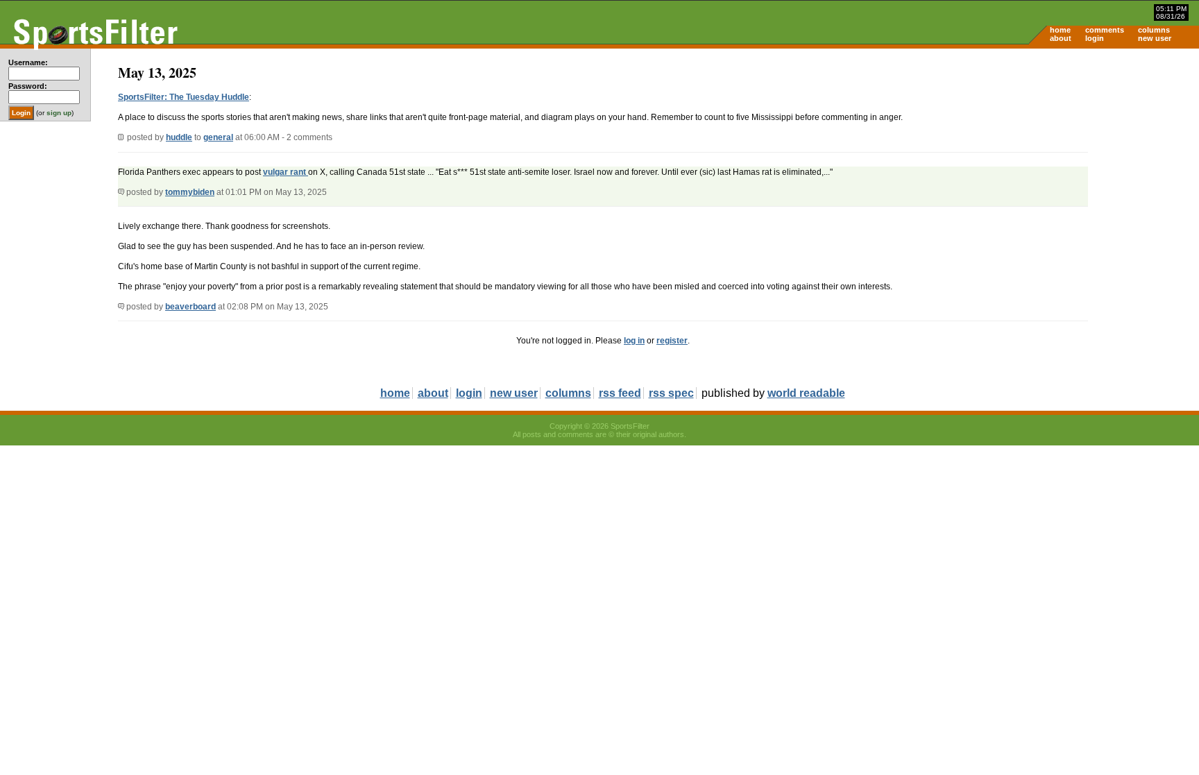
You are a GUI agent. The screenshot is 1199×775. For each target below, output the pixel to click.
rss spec (671, 393)
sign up (58, 113)
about (1060, 38)
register (672, 341)
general (218, 137)
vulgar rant (285, 172)
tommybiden (189, 192)
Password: (27, 86)
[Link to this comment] (121, 192)
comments (1104, 30)
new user (1154, 38)
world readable (806, 393)
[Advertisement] (1081, 157)
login (1094, 38)
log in (634, 341)
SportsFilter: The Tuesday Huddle (183, 97)
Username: (28, 62)
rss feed (620, 393)
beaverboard (190, 307)
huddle (179, 137)
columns (1154, 30)
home (1060, 30)
